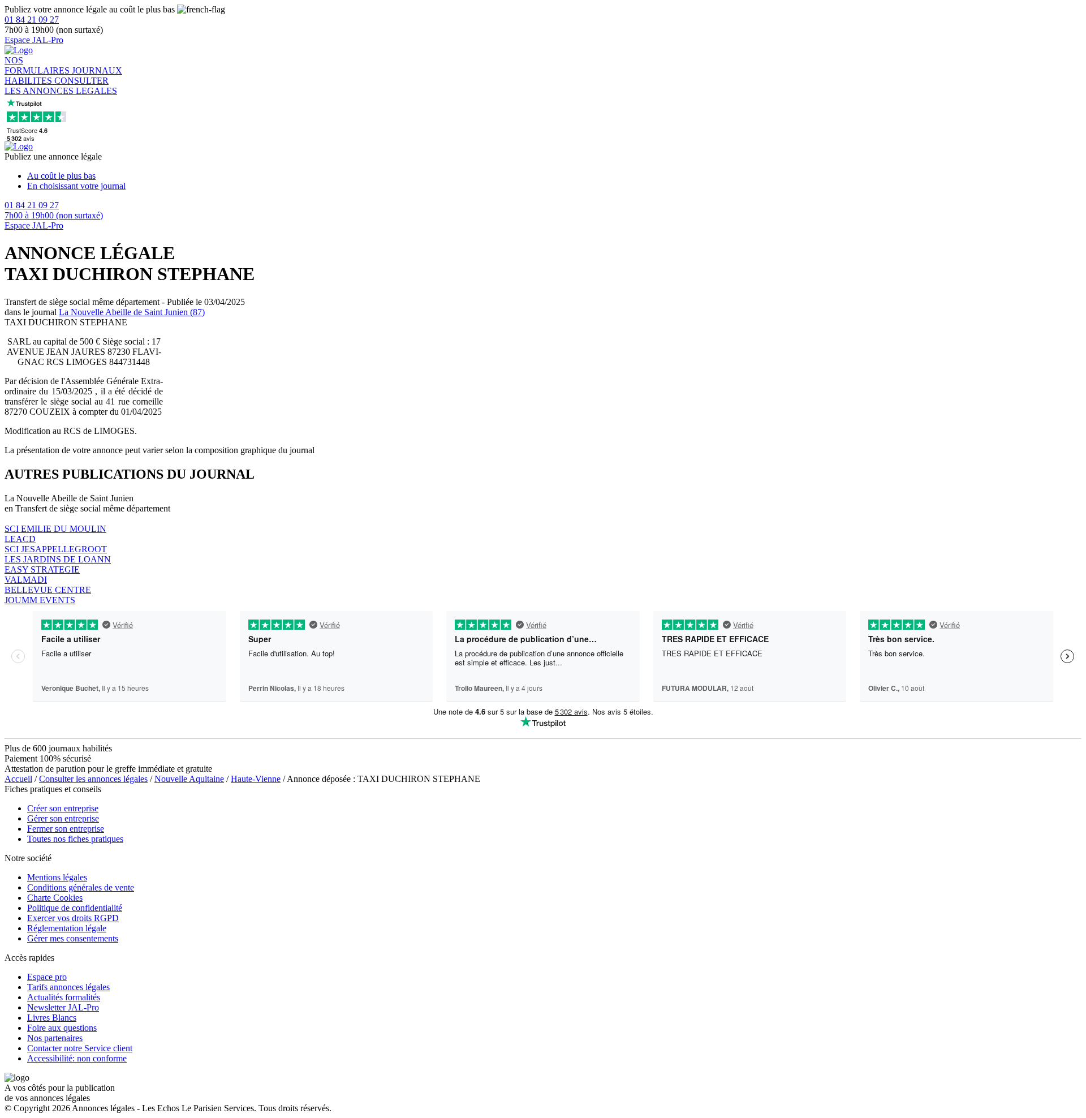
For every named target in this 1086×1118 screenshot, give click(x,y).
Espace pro (47, 977)
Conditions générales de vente (80, 887)
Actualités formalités (63, 997)
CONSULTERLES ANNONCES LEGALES (61, 86)
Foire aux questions (62, 1028)
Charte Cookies (55, 897)
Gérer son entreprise (63, 818)
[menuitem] (554, 176)
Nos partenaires (55, 1038)
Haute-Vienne (256, 779)
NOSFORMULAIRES (38, 65)
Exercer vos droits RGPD (73, 918)
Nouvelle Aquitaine (189, 779)
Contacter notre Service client (79, 1048)
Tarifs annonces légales (68, 987)
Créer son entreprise (62, 808)
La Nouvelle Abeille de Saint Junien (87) (132, 312)
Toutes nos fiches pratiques (75, 839)
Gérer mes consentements (72, 938)
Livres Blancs (51, 1017)
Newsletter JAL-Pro (63, 1007)
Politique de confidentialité (74, 908)
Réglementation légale (66, 928)
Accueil (18, 779)
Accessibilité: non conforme (77, 1058)
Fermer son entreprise (65, 828)
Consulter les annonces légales (93, 779)
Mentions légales (57, 877)
